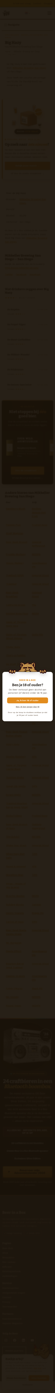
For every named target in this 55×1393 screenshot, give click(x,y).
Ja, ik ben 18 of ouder (27, 700)
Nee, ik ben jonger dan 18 (27, 707)
